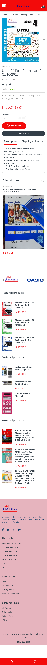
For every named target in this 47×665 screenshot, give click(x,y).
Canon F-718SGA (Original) (22, 394)
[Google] (10, 84)
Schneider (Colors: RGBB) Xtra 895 (23, 383)
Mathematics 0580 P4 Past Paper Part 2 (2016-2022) (24, 339)
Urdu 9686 (19, 98)
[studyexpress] (23, 5)
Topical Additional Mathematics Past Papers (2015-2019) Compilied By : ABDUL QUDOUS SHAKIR (25, 435)
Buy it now (24, 133)
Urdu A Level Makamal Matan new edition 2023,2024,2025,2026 (19, 190)
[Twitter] (3, 84)
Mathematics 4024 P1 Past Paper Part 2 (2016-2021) (24, 305)
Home (4, 15)
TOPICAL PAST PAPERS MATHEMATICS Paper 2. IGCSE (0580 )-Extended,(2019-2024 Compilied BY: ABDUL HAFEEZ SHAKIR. (25, 455)
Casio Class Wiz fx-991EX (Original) (23, 368)
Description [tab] (10, 141)
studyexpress (7, 66)
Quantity (5, 114)
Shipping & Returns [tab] (32, 141)
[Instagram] (14, 530)
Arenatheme (29, 634)
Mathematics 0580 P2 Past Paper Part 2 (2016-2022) (24, 322)
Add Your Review (8, 79)
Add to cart (16, 126)
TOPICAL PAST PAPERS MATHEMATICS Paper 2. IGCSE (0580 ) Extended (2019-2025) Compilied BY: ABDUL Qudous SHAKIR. (25, 477)
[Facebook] (6, 84)
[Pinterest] (19, 530)
